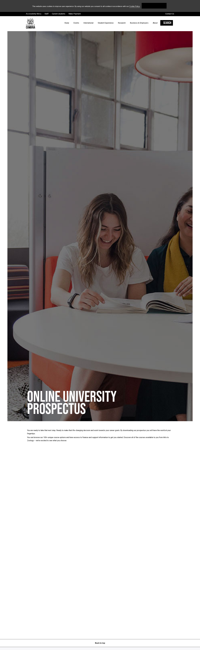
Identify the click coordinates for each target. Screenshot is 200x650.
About (155, 23)
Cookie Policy (134, 6)
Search (167, 23)
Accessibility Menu (33, 14)
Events (76, 23)
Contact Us (169, 13)
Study (66, 23)
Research (122, 23)
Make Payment (75, 13)
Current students (58, 13)
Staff (47, 13)
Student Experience (106, 23)
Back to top (100, 643)
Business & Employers (139, 23)
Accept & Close (154, 5)
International (88, 23)
